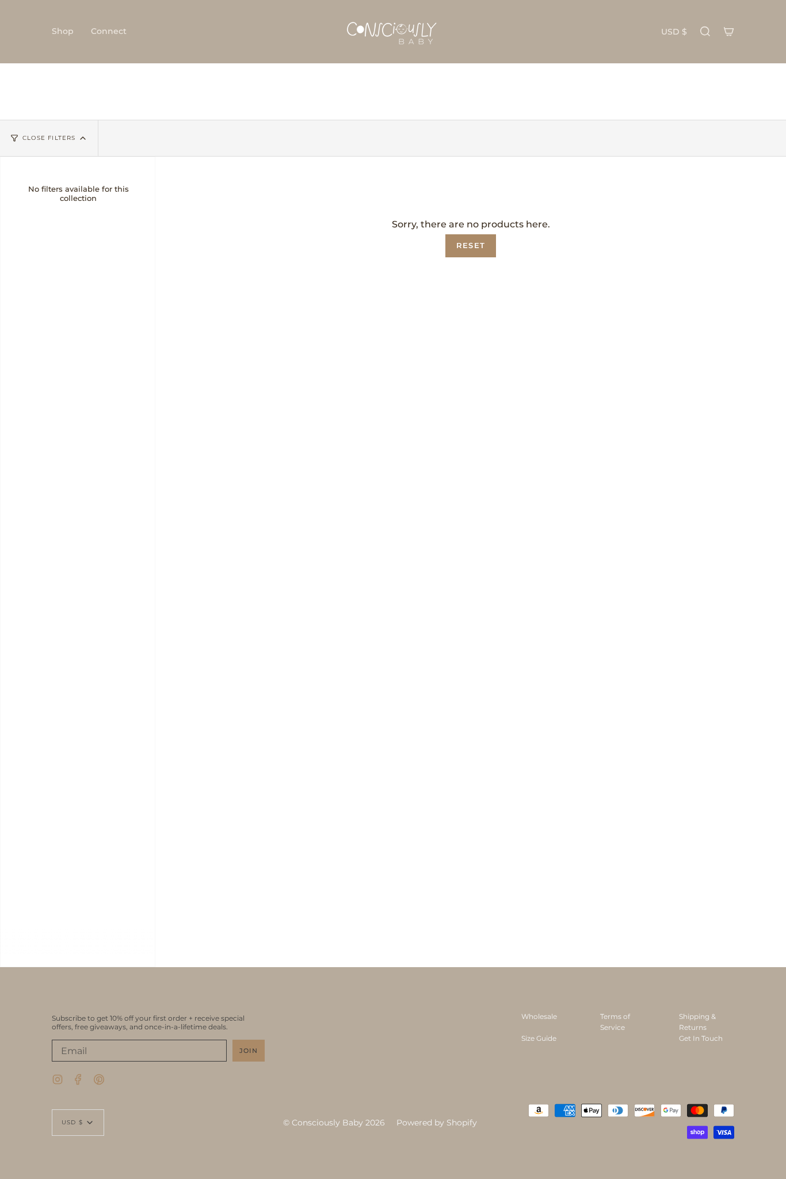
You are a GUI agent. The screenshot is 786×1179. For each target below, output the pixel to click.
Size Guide (538, 1038)
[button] (62, 31)
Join (248, 1051)
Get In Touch (701, 1038)
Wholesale (539, 1016)
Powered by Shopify (436, 1122)
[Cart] (729, 31)
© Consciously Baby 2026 (334, 1122)
